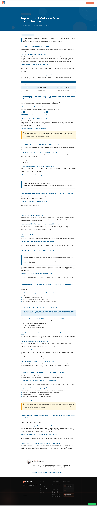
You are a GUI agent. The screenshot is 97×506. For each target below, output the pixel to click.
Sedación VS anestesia (56, 494)
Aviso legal (64, 503)
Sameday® (42, 484)
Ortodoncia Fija (43, 490)
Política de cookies (71, 503)
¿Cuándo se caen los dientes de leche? (56, 485)
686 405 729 (26, 493)
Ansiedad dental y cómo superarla (55, 492)
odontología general (34, 268)
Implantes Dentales (43, 486)
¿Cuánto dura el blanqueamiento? (55, 488)
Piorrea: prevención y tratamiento (56, 497)
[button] (92, 504)
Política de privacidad (57, 503)
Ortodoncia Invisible (44, 488)
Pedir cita (25, 495)
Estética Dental (43, 492)
